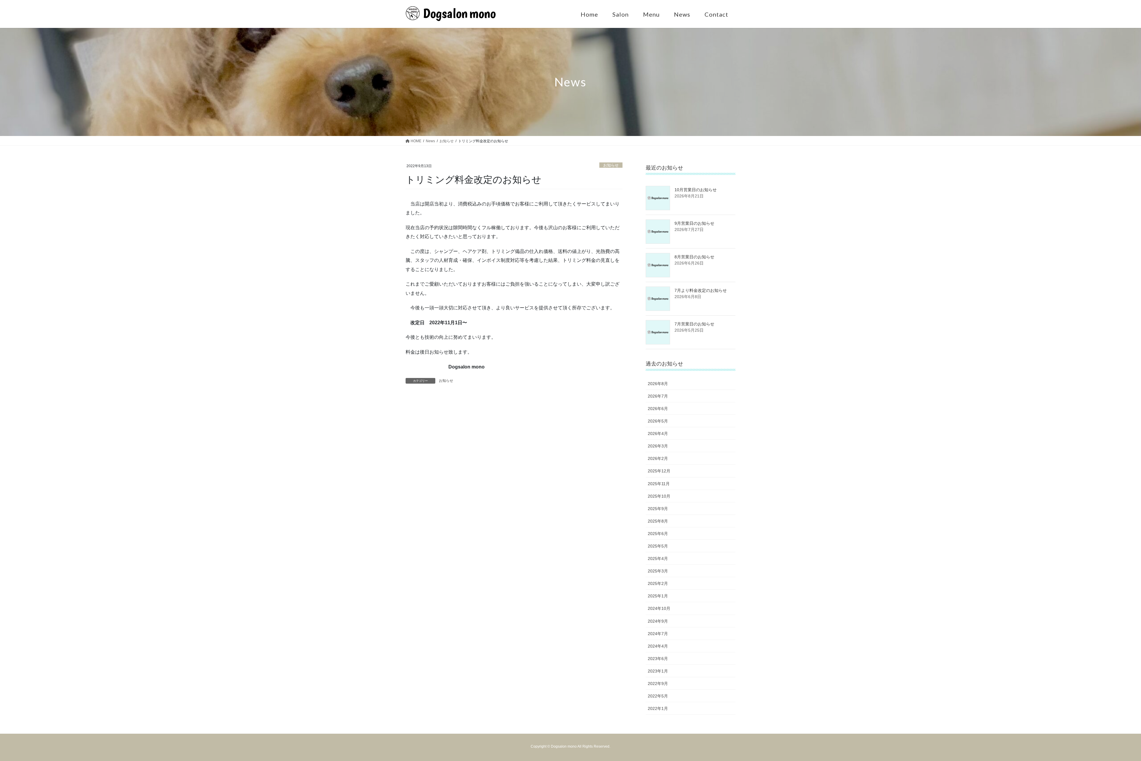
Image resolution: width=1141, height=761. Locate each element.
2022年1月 (658, 708)
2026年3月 (658, 446)
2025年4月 (658, 558)
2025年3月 (658, 571)
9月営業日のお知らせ (694, 223)
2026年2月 (658, 458)
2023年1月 (658, 671)
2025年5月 (658, 546)
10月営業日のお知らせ (695, 189)
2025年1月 (658, 596)
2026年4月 (658, 433)
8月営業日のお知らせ (694, 256)
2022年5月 (658, 696)
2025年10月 (659, 496)
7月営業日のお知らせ (694, 324)
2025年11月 (659, 483)
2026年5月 (658, 421)
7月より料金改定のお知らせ (700, 290)
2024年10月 (659, 608)
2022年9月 (658, 683)
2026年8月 (658, 383)
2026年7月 (658, 396)
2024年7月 (658, 633)
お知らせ (611, 165)
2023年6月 (658, 658)
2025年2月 (658, 583)
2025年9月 (658, 508)
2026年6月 (658, 408)
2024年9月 (658, 621)
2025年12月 (659, 471)
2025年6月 (658, 533)
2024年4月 (658, 646)
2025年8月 (658, 521)
